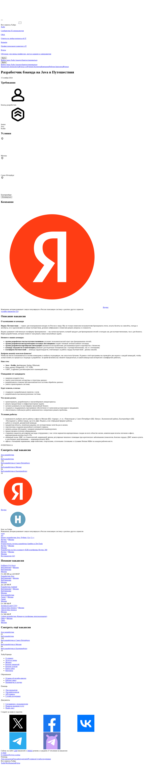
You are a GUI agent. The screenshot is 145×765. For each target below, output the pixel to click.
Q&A (7, 763)
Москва (11, 540)
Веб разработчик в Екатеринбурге (14, 471)
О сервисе (9, 658)
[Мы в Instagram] (120, 731)
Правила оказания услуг (14, 706)
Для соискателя (11, 690)
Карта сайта (10, 668)
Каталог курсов (11, 666)
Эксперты (37, 67)
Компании (45, 67)
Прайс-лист (9, 708)
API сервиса (10, 694)
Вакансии (4, 67)
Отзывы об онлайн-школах (15, 678)
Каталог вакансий (12, 664)
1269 (15, 751)
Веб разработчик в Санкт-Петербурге (15, 463)
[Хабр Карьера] (10, 23)
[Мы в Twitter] (18, 731)
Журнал (66, 67)
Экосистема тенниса (9, 608)
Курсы (17, 763)
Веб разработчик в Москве (11, 467)
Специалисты (13, 67)
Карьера (12, 763)
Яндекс (106, 307)
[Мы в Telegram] (18, 749)
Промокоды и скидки (13, 682)
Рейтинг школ (10, 680)
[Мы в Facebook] (52, 731)
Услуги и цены (11, 660)
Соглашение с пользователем (16, 704)
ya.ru (3, 311)
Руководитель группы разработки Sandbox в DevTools (22, 544)
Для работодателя (12, 692)
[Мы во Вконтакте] (86, 731)
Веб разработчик (7, 459)
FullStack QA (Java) (8, 565)
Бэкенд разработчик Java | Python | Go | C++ (17, 537)
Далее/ (3, 597)
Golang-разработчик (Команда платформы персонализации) (24, 616)
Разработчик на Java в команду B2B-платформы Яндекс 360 (24, 550)
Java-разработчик (7, 595)
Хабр (3, 763)
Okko (3, 618)
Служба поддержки (13, 696)
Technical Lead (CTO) (9, 606)
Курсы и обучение (26, 67)
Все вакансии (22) (11, 311)
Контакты (9, 671)
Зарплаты (59, 67)
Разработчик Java (7, 576)
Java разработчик (7, 455)
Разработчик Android (9, 587)
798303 (30, 751)
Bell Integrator (6, 567)
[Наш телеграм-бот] (52, 749)
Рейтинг (52, 67)
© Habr (3, 753)
